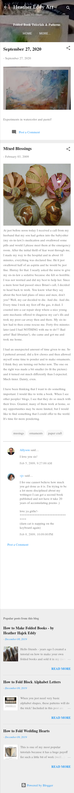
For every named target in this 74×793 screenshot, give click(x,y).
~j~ (22, 475)
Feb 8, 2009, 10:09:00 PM (36, 534)
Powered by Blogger (39, 785)
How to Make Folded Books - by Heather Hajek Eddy (28, 630)
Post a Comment (17, 544)
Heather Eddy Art (33, 7)
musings (18, 433)
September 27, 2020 (22, 48)
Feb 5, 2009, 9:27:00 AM (36, 463)
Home (27, 33)
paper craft (55, 433)
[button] (68, 48)
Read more (61, 668)
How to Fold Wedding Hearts (26, 730)
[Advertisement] (37, 576)
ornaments (36, 433)
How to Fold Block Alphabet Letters (32, 682)
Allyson (25, 450)
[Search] (68, 8)
